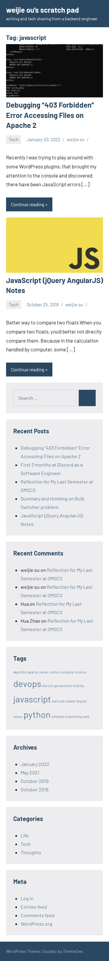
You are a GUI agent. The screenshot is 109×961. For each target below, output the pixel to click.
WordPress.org (36, 924)
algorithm (20, 672)
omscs (18, 716)
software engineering (66, 716)
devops (27, 683)
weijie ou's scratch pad (42, 9)
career (43, 672)
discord (47, 686)
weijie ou (75, 139)
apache (33, 672)
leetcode (58, 701)
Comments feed (37, 915)
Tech (13, 139)
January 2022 (35, 764)
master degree (76, 701)
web (86, 716)
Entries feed (34, 907)
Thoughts (31, 852)
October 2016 (34, 789)
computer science (73, 672)
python (37, 714)
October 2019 (34, 781)
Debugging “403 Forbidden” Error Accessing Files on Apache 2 (50, 114)
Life (25, 835)
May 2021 (30, 772)
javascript (32, 699)
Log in (27, 898)
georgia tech (63, 686)
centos (54, 672)
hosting (78, 686)
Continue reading (27, 204)
